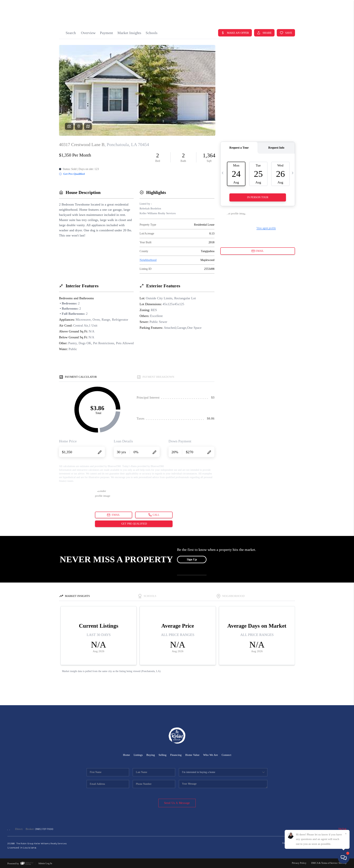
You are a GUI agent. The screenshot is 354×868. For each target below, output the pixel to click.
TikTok (342, 829)
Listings (138, 754)
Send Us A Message (177, 802)
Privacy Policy (299, 863)
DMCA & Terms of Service (324, 863)
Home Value (192, 754)
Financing (176, 754)
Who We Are (210, 754)
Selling (162, 754)
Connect (226, 754)
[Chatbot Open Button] (344, 858)
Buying (150, 754)
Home (126, 754)
